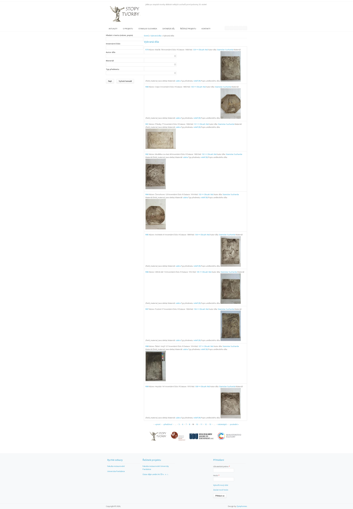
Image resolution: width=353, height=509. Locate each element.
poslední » (234, 424)
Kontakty (206, 28)
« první (157, 424)
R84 (147, 194)
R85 (147, 234)
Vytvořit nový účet (220, 485)
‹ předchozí (167, 424)
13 (210, 424)
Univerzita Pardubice (116, 471)
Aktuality (113, 28)
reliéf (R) (197, 81)
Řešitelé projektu (188, 28)
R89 (147, 386)
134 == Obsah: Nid (202, 234)
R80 (147, 87)
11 (201, 424)
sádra (178, 81)
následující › (223, 424)
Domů (146, 35)
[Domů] (125, 13)
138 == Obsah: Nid (202, 386)
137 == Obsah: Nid (205, 346)
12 (206, 424)
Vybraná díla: (156, 35)
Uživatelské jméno (221, 466)
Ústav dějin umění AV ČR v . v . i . (156, 474)
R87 (147, 309)
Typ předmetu (112, 69)
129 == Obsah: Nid (200, 49)
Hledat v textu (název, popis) (119, 35)
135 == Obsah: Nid (203, 272)
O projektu (128, 28)
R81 (147, 124)
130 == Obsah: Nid (198, 87)
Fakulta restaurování (116, 466)
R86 (147, 272)
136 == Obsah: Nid (201, 309)
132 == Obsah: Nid (209, 154)
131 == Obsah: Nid (201, 124)
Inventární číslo (113, 43)
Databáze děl (169, 28)
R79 (147, 49)
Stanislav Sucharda (147, 28)
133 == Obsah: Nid (205, 194)
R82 (147, 154)
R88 (147, 346)
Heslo (216, 475)
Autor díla (110, 52)
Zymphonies (242, 506)
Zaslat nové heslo (220, 490)
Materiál (110, 60)
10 (197, 424)
